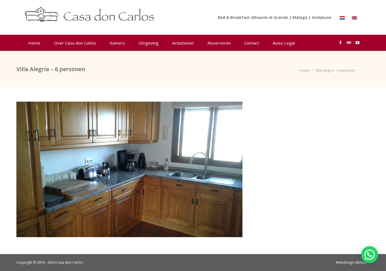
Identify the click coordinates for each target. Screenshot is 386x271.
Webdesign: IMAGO (351, 262)
